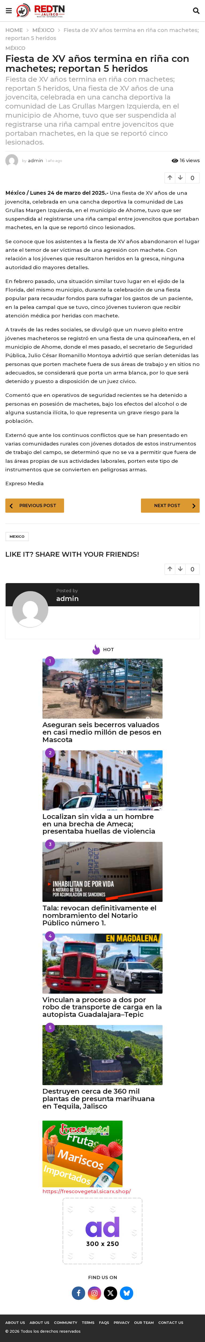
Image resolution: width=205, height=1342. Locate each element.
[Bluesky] (126, 1293)
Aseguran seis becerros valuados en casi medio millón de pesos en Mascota (101, 732)
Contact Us (170, 1322)
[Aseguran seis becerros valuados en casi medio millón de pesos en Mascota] (102, 689)
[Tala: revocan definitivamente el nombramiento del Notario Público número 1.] (102, 872)
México (15, 48)
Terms (88, 1322)
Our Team (144, 1322)
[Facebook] (78, 1293)
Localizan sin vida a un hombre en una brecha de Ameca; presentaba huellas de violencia (98, 824)
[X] (110, 1293)
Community (65, 1322)
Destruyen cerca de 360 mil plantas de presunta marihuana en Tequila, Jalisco (98, 1098)
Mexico (17, 536)
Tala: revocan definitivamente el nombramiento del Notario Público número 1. (99, 915)
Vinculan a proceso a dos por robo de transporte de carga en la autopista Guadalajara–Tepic (102, 1007)
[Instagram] (94, 1293)
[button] (8, 10)
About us (39, 1322)
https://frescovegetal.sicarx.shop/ (86, 1191)
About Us (15, 1322)
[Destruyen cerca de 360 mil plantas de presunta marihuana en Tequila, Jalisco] (102, 1055)
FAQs (104, 1322)
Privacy (121, 1322)
